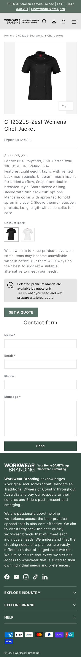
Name (8, 335)
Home (8, 35)
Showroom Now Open (48, 9)
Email (8, 355)
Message (11, 396)
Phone (9, 376)
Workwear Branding (27, 652)
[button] (63, 22)
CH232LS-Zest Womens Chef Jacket (39, 35)
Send (40, 446)
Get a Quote (21, 312)
